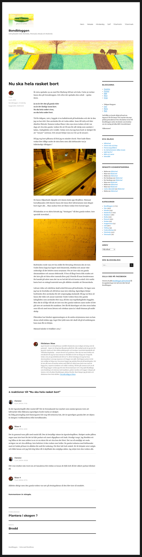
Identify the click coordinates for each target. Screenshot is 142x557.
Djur (105, 208)
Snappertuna (108, 223)
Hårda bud (107, 143)
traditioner (20, 106)
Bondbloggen (19, 30)
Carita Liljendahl (109, 189)
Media (106, 217)
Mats (105, 111)
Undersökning (109, 230)
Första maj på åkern (110, 148)
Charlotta (107, 89)
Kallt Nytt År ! (108, 152)
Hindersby (100, 24)
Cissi (105, 107)
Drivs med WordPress (26, 547)
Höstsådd (107, 156)
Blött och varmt (109, 154)
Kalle (105, 93)
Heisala (90, 24)
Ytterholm (117, 24)
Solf (109, 24)
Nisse (10, 97)
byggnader (12, 106)
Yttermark (129, 24)
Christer (106, 91)
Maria (106, 109)
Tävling (106, 228)
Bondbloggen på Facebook (121, 281)
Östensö (106, 219)
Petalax (106, 221)
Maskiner (107, 215)
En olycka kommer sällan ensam (114, 150)
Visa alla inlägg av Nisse (68, 374)
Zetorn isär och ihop (110, 146)
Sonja (106, 98)
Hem (82, 24)
